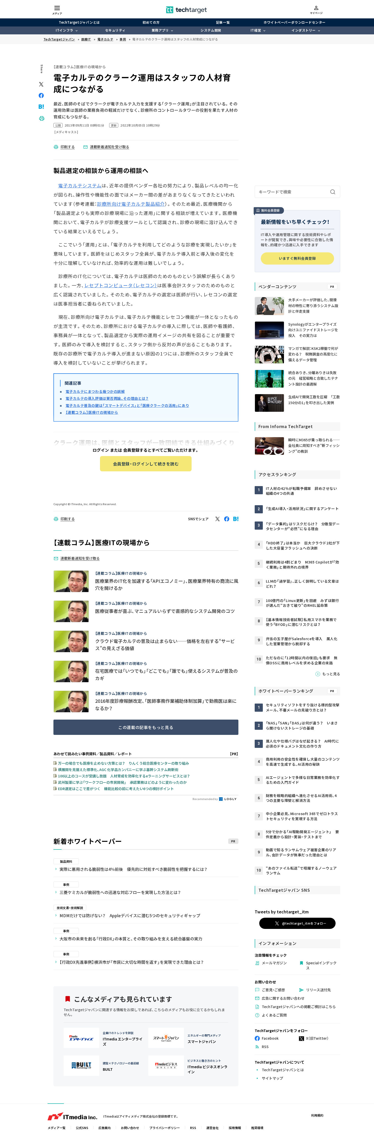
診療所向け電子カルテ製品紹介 (131, 203)
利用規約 (317, 1115)
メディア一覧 (57, 1127)
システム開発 (210, 30)
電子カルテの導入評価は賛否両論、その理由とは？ (107, 398)
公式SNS (82, 1127)
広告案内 (104, 1127)
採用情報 (235, 1127)
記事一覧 (223, 22)
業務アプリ (160, 30)
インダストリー (304, 30)
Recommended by (205, 799)
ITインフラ (64, 30)
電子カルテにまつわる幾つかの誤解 (95, 391)
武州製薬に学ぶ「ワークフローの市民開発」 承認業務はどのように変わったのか (122, 782)
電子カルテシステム (80, 185)
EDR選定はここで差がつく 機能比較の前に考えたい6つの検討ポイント (116, 788)
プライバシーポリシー (164, 1127)
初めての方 (151, 22)
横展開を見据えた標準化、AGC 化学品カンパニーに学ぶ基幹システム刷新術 (118, 769)
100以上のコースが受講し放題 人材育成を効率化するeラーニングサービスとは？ (124, 775)
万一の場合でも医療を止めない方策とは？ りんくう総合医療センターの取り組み (123, 763)
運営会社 (212, 1127)
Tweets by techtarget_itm (282, 912)
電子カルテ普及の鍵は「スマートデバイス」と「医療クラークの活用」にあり (127, 405)
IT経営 (256, 30)
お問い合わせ (130, 1127)
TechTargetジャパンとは (79, 22)
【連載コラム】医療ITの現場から (92, 412)
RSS (193, 1127)
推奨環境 (257, 1127)
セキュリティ (115, 30)
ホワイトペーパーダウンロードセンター (294, 22)
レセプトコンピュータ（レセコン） (120, 285)
